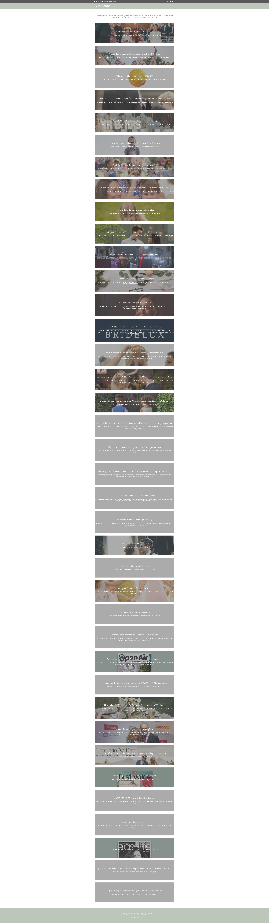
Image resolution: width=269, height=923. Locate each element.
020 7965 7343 (99, 1)
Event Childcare (138, 6)
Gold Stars (150, 6)
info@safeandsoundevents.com (110, 1)
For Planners (161, 6)
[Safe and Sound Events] (103, 6)
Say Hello (170, 6)
